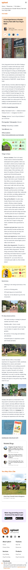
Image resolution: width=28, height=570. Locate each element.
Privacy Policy (6, 547)
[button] (5, 34)
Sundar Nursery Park (12, 107)
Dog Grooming (6, 557)
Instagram (18, 410)
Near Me (18, 544)
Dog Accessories (20, 557)
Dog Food (18, 554)
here (7, 410)
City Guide (17, 6)
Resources (9, 6)
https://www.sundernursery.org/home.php (13, 135)
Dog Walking (6, 554)
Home (3, 6)
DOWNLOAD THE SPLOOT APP (10, 437)
